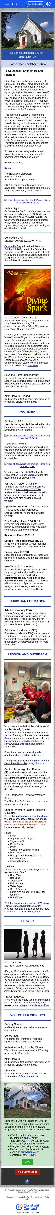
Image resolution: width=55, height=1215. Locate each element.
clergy (23, 1005)
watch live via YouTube (28, 489)
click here (33, 365)
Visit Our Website (27, 1172)
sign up (33, 252)
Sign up (8, 738)
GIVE (27, 1162)
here (33, 402)
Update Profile (23, 1197)
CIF (6, 772)
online (27, 1138)
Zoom (28, 616)
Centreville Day (12, 246)
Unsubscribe (11, 1197)
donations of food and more (33, 816)
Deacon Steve (27, 744)
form (46, 1146)
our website (27, 1152)
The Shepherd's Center (17, 801)
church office (41, 1005)
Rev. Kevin (37, 589)
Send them (27, 1076)
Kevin (7, 168)
